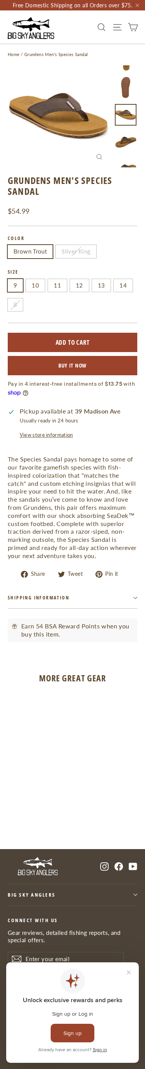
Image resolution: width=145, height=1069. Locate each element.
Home (14, 54)
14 (123, 285)
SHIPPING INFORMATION (38, 597)
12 (79, 285)
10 (35, 285)
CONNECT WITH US (33, 920)
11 (57, 285)
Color (16, 238)
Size (13, 272)
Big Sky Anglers (32, 895)
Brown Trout (30, 251)
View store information (46, 435)
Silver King (75, 251)
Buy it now (72, 365)
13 (101, 285)
